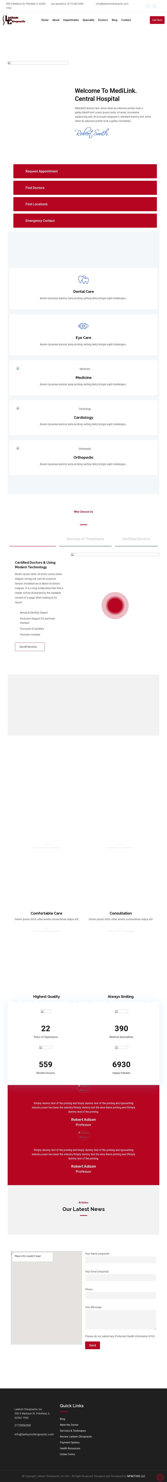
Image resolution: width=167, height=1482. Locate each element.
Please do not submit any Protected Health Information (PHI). (120, 1336)
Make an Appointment (83, 777)
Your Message (93, 1307)
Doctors (103, 20)
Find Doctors (35, 188)
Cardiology (83, 417)
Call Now (157, 20)
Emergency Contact (40, 221)
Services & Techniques (73, 1430)
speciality (88, 20)
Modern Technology (33, 539)
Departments (71, 20)
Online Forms (67, 1454)
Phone (88, 1289)
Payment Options (70, 1442)
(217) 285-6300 (75, 3)
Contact (126, 20)
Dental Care (83, 291)
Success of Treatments (85, 539)
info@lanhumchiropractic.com (112, 3)
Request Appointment (42, 171)
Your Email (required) (97, 1271)
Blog (114, 20)
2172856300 (18, 1425)
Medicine (84, 377)
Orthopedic (84, 457)
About (55, 20)
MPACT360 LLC (136, 1476)
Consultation (121, 913)
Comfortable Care (46, 913)
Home (44, 20)
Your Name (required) (97, 1253)
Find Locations (37, 204)
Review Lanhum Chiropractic (76, 1436)
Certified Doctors (136, 539)
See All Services (28, 646)
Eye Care (83, 337)
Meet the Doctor (69, 1424)
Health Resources (70, 1448)
